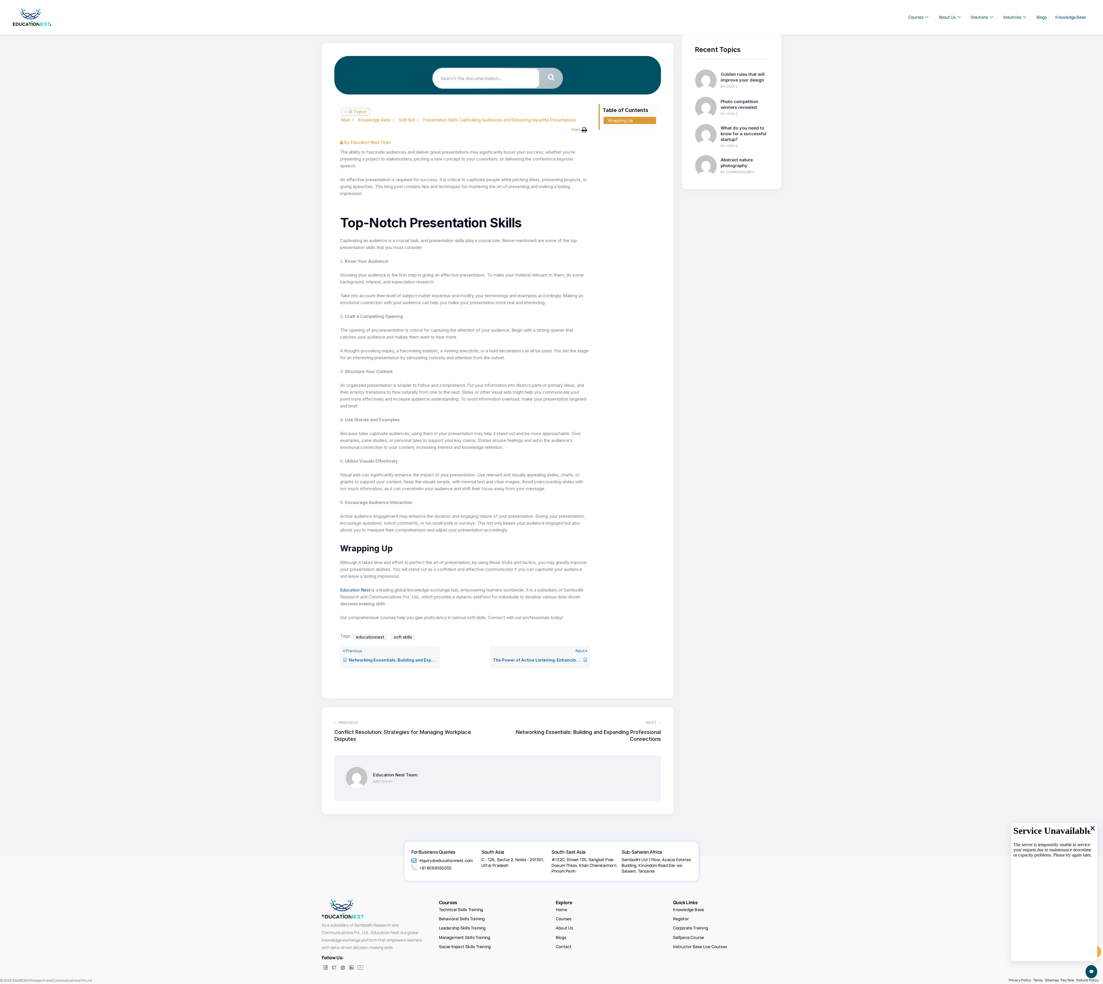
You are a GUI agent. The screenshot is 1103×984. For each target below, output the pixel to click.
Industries (1012, 17)
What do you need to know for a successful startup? (743, 133)
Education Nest (355, 590)
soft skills (403, 637)
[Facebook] (325, 967)
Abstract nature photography (737, 162)
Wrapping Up (620, 120)
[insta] (342, 967)
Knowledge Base (1070, 17)
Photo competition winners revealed (739, 104)
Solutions (979, 17)
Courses (915, 17)
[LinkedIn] (351, 967)
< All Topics (355, 111)
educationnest (370, 637)
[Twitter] (334, 967)
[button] (579, 129)
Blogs (1042, 17)
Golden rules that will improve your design (743, 77)
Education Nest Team (395, 775)
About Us (947, 17)
